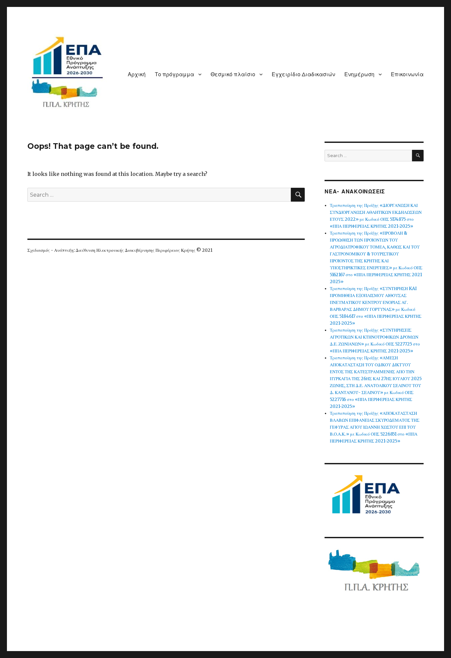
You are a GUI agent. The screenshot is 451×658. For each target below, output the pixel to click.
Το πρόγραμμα (174, 74)
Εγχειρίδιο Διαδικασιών (303, 74)
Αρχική (137, 74)
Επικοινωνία (407, 74)
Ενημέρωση (359, 74)
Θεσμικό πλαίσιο (233, 74)
